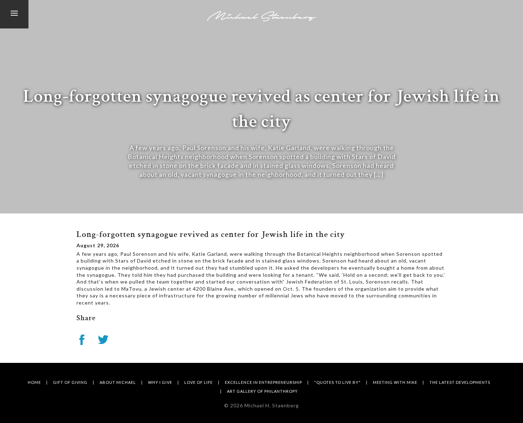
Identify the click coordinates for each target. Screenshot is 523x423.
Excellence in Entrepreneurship (263, 382)
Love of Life (198, 382)
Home (34, 382)
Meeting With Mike (395, 382)
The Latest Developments (459, 382)
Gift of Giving (70, 382)
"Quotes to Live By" (337, 382)
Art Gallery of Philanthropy (262, 391)
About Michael (118, 382)
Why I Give (160, 382)
